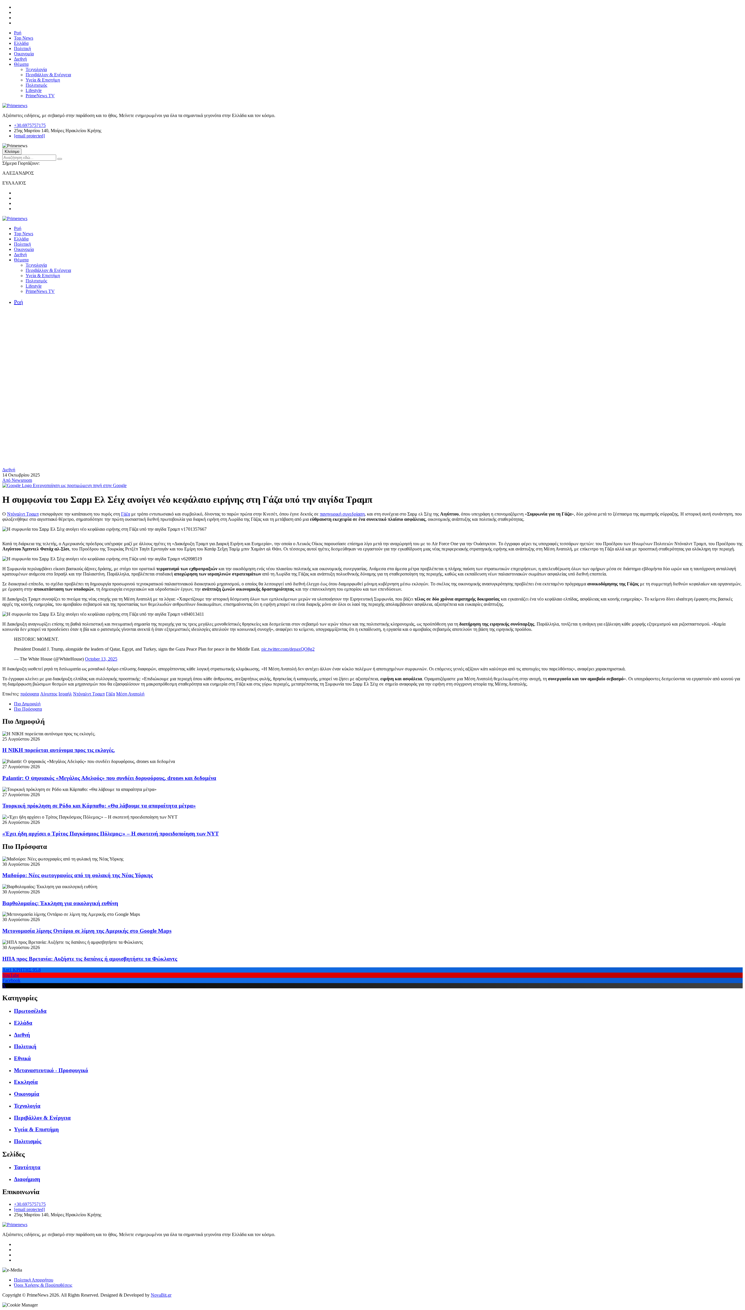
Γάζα (125, 513)
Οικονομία (24, 53)
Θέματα (21, 64)
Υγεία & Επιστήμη (43, 79)
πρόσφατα (29, 693)
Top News (23, 38)
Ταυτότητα (27, 1167)
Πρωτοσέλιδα (30, 1011)
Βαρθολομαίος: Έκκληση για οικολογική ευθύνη (60, 903)
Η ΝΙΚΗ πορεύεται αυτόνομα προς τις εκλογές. (58, 750)
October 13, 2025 (101, 658)
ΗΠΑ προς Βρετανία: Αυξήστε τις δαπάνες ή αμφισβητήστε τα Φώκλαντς (89, 959)
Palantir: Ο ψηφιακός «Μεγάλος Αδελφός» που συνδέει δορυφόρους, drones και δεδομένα (109, 778)
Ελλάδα (21, 43)
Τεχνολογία (36, 69)
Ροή (17, 32)
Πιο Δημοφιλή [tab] (27, 703)
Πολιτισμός (36, 85)
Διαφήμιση (27, 1179)
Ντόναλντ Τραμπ (23, 513)
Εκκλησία (26, 1082)
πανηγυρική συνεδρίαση (342, 513)
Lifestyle (34, 90)
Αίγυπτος (48, 693)
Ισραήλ (65, 693)
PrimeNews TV (40, 95)
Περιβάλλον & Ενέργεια (48, 74)
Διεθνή (20, 58)
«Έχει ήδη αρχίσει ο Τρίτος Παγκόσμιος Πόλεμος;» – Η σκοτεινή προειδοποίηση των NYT (110, 834)
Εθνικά (22, 1058)
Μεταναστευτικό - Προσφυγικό (51, 1070)
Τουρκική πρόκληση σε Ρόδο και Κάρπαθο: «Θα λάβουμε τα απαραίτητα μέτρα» (99, 806)
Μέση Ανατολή (130, 693)
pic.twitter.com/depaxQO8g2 (288, 649)
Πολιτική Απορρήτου (33, 1279)
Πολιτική (22, 48)
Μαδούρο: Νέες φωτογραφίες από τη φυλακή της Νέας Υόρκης (77, 875)
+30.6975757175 (30, 125)
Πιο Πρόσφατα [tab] (28, 709)
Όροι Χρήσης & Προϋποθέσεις (43, 1285)
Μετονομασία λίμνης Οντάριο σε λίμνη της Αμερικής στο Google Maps (86, 931)
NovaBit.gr (161, 1295)
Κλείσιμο (12, 151)
